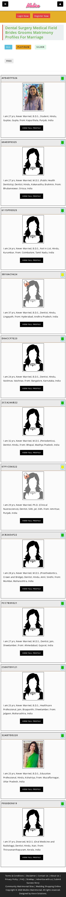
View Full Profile (31, 128)
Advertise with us (44, 879)
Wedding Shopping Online (48, 886)
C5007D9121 (9, 667)
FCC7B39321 (9, 603)
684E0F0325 (9, 142)
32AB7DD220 (10, 735)
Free (9, 61)
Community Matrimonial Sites (19, 886)
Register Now (41, 16)
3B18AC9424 (9, 274)
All (8, 47)
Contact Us (43, 875)
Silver (41, 47)
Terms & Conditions (14, 875)
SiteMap (30, 879)
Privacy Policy (11, 879)
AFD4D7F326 (9, 77)
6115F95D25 (9, 210)
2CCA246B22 (10, 402)
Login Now (23, 16)
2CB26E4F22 (9, 534)
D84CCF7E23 (9, 338)
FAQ (22, 879)
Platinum (23, 47)
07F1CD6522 (9, 466)
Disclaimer (31, 875)
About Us (54, 875)
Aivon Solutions (38, 893)
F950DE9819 (9, 803)
